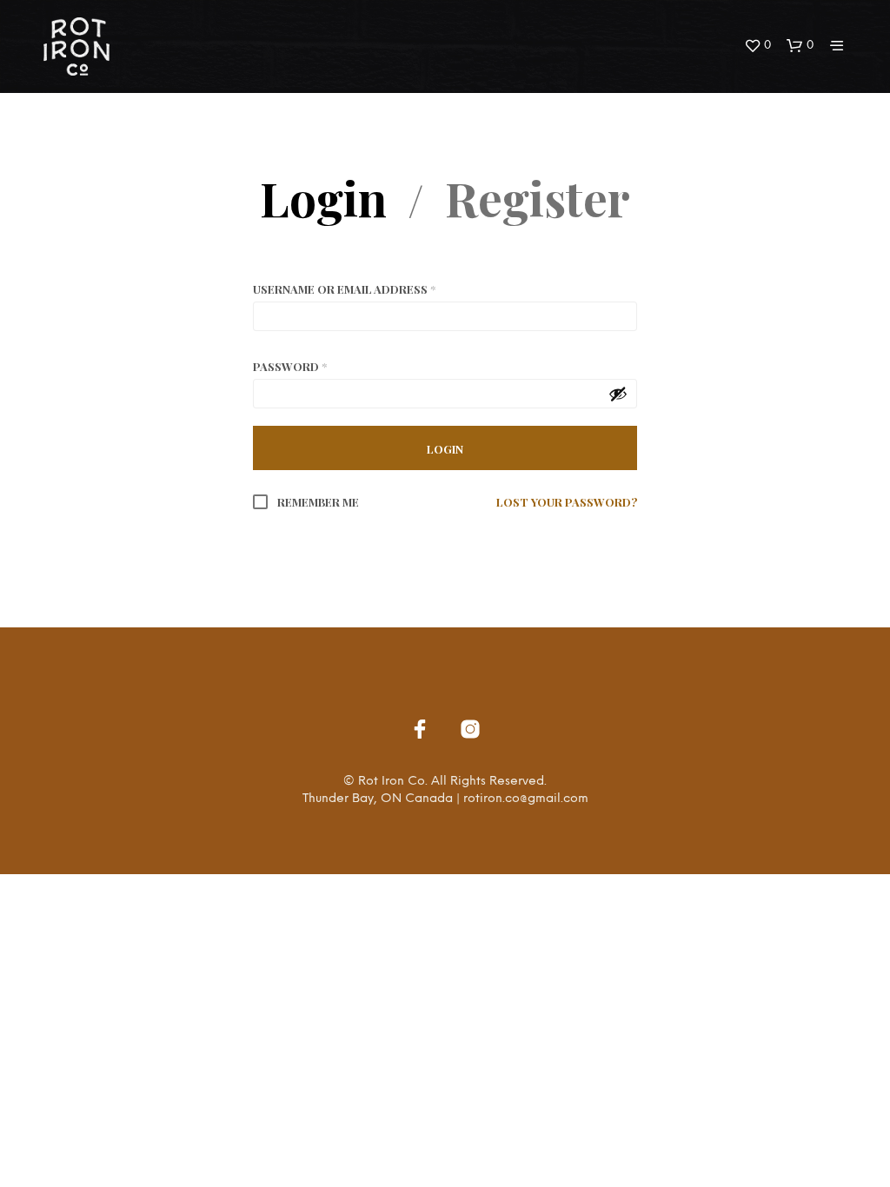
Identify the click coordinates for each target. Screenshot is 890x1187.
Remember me (317, 501)
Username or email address (344, 289)
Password (290, 366)
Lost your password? (566, 501)
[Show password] (618, 393)
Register (537, 198)
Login (323, 198)
